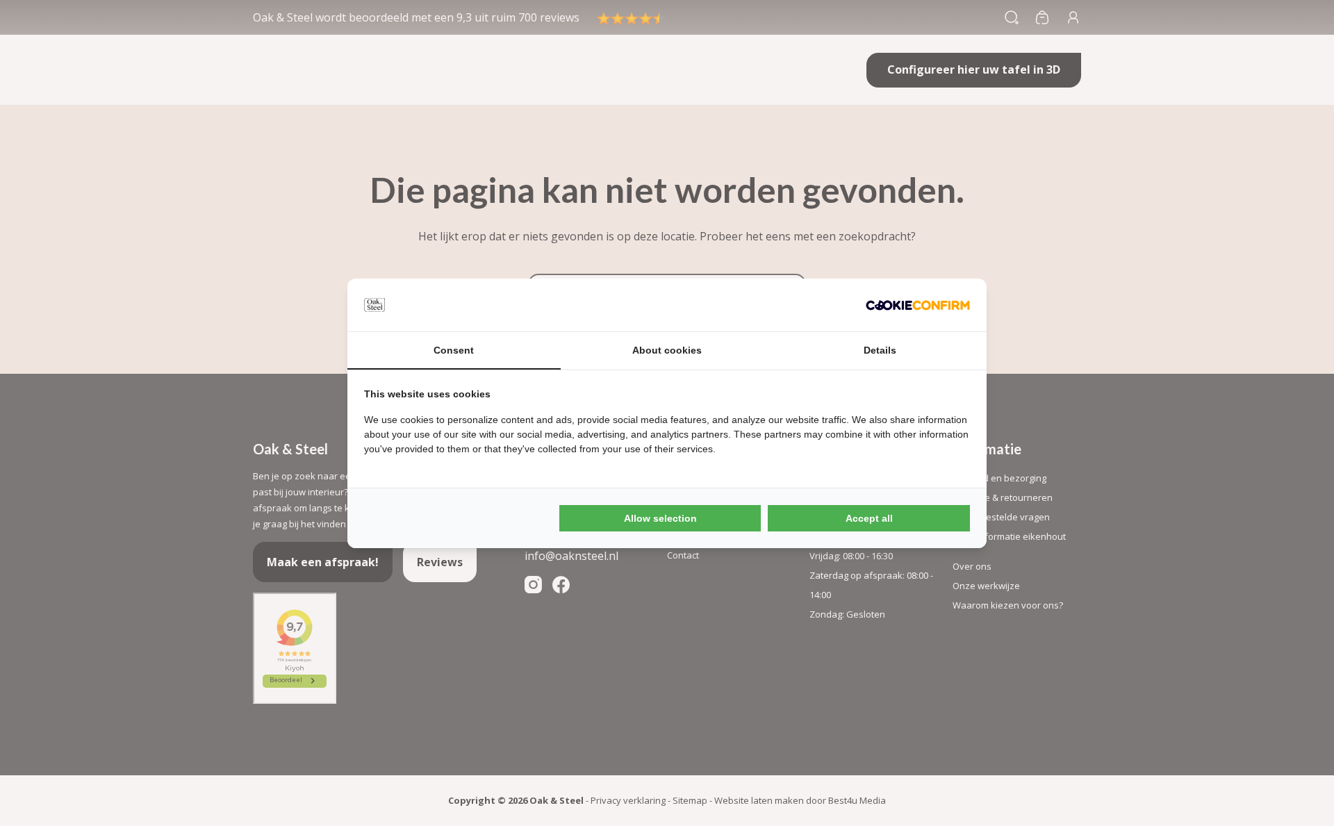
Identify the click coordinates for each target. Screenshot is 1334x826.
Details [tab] (880, 350)
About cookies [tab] (667, 350)
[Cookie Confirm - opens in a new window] (918, 305)
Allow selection (660, 518)
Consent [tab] (454, 350)
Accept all (869, 518)
